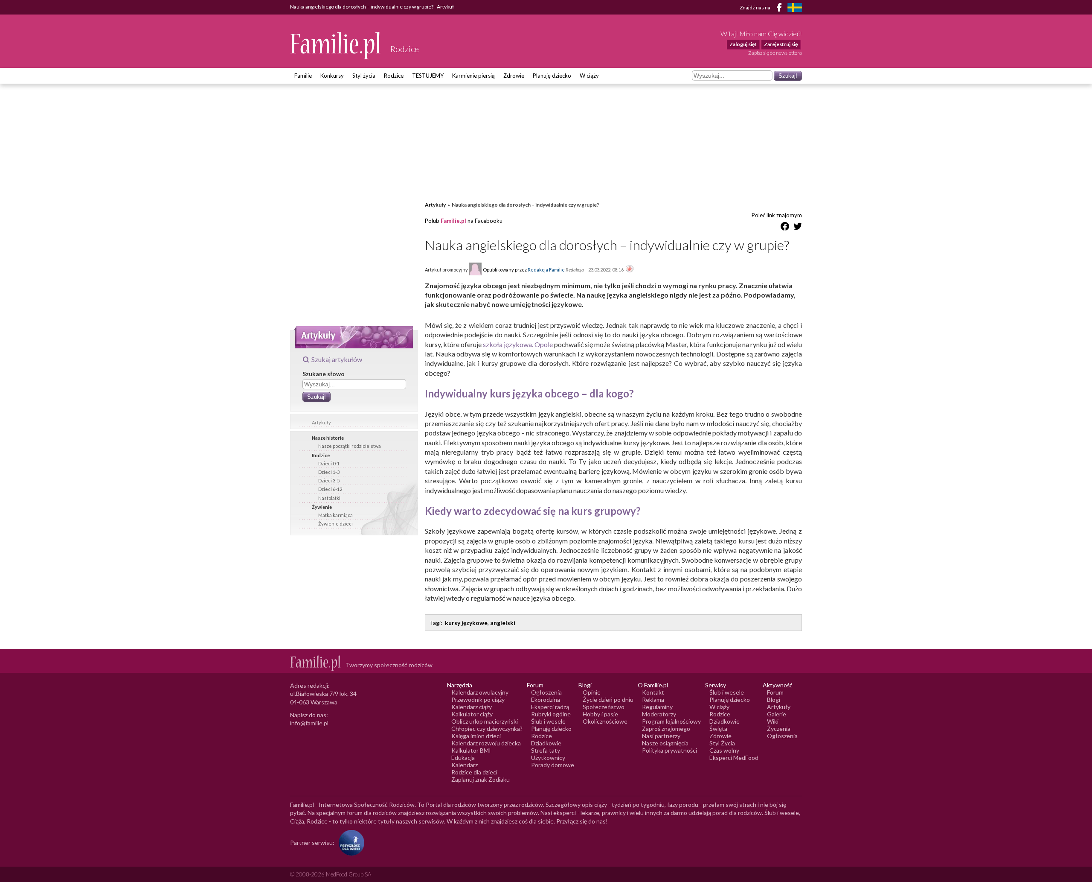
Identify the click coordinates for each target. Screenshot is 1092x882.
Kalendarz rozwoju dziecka (486, 743)
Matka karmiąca (335, 515)
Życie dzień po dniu (608, 699)
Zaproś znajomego (666, 728)
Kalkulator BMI (471, 750)
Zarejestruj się (781, 44)
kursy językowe (466, 622)
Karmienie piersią (473, 75)
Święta (718, 728)
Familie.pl (453, 220)
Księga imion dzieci (476, 735)
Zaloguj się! (742, 44)
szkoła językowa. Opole (518, 344)
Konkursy (332, 75)
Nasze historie (328, 438)
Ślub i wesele (548, 721)
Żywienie (322, 507)
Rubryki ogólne (551, 714)
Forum (775, 692)
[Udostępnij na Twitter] (797, 228)
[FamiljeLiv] (794, 7)
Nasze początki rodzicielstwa (349, 446)
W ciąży (589, 75)
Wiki (772, 721)
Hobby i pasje (600, 714)
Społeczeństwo (603, 706)
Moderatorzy (659, 714)
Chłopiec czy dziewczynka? (487, 728)
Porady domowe (552, 764)
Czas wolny (724, 750)
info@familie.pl (309, 723)
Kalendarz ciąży (471, 706)
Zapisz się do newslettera (775, 53)
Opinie (592, 692)
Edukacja (463, 757)
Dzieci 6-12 (330, 489)
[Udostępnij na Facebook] (785, 228)
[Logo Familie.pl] (336, 45)
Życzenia (778, 728)
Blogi (773, 699)
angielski (502, 622)
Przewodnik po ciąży (478, 699)
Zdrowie (513, 75)
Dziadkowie (546, 743)
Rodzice (394, 75)
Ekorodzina (545, 699)
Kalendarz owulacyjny (479, 692)
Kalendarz (464, 764)
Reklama (653, 699)
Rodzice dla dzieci (474, 772)
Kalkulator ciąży (472, 714)
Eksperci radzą (550, 706)
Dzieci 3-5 (329, 480)
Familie (303, 75)
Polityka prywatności (669, 750)
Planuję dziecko (552, 75)
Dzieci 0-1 (329, 463)
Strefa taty (545, 750)
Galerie (776, 714)
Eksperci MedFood (733, 757)
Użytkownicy (548, 757)
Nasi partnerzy (661, 735)
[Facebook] (780, 9)
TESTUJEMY (428, 75)
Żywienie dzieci (335, 523)
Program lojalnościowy (671, 721)
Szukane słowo (323, 373)
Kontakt (653, 692)
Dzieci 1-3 (329, 472)
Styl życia (363, 75)
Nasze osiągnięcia (665, 743)
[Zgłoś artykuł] (629, 269)
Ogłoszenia (546, 692)
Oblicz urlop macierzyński (484, 721)
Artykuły (321, 422)
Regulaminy (657, 706)
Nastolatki (329, 498)
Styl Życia (722, 743)
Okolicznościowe (605, 721)
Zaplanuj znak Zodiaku (480, 779)
